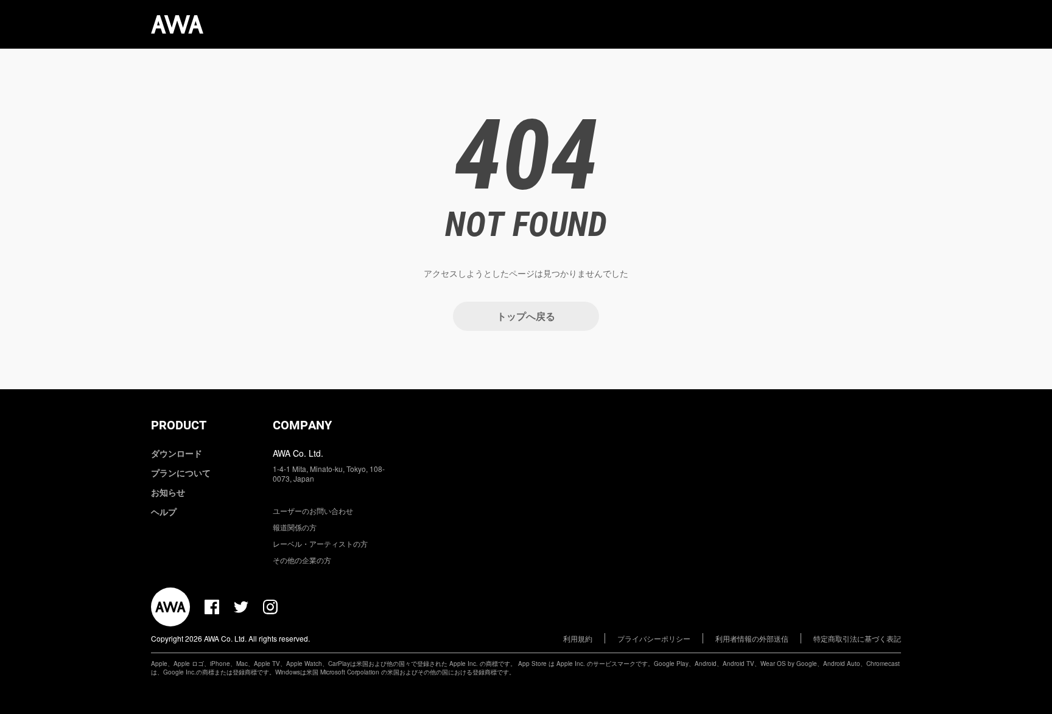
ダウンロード (176, 453)
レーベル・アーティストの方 (320, 543)
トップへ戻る (526, 316)
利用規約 (577, 638)
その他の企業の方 (302, 560)
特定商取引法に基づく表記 (857, 638)
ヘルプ (164, 511)
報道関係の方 (295, 527)
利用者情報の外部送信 (751, 638)
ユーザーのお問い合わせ (313, 510)
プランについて (181, 472)
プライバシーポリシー (653, 638)
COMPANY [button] (302, 425)
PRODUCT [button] (178, 425)
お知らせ (168, 492)
